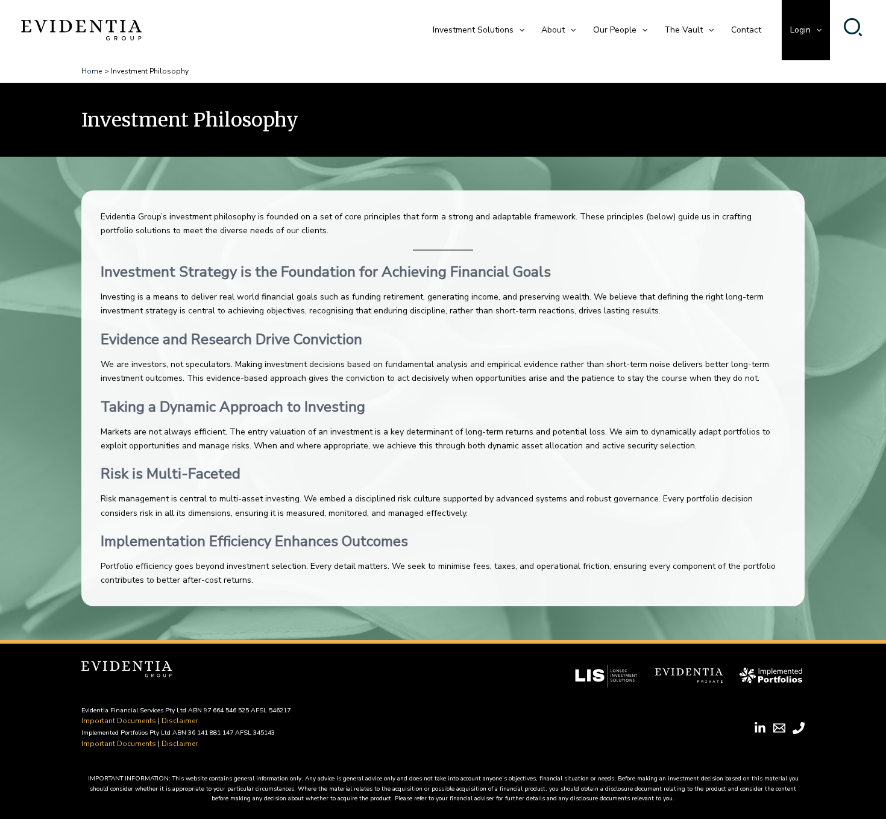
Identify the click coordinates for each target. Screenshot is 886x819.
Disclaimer (180, 721)
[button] (519, 30)
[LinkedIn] (760, 728)
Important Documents (118, 721)
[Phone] (799, 728)
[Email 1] (779, 728)
